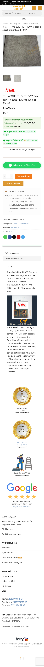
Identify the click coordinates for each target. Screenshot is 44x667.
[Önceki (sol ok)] (2, 662)
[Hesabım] (34, 8)
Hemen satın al (13, 183)
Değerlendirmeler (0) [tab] (14, 258)
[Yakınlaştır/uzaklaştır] (2, 652)
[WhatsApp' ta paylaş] (5, 237)
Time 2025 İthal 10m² (21, 224)
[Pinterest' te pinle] (18, 237)
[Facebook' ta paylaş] (10, 237)
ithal (10, 231)
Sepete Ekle (23, 176)
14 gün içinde (22, 442)
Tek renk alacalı (17, 227)
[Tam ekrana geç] (9, 652)
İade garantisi (22, 445)
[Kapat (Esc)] (24, 652)
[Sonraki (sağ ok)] (9, 662)
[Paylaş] (16, 652)
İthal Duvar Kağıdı (11, 23)
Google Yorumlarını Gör (22, 507)
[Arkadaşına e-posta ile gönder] (14, 237)
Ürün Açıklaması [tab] (12, 253)
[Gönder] (39, 13)
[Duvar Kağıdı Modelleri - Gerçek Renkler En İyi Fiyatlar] (18, 7)
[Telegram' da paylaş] (23, 237)
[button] (3, 8)
